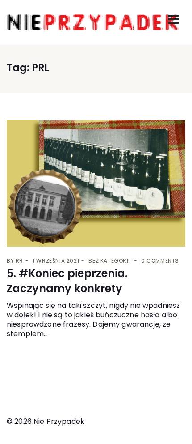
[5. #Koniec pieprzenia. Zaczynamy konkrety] (96, 183)
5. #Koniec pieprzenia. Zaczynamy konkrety (67, 281)
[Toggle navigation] (173, 19)
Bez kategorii (109, 261)
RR (19, 261)
